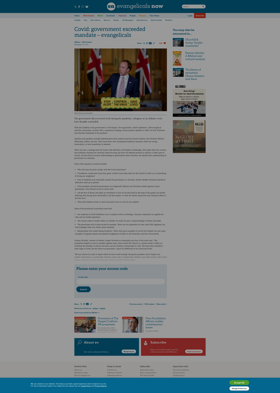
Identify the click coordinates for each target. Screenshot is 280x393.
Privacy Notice (101, 386)
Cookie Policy (86, 386)
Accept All (239, 382)
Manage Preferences (239, 388)
